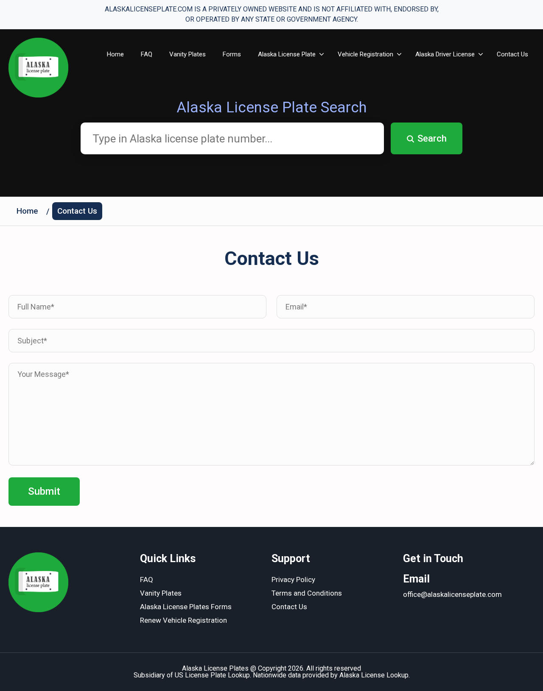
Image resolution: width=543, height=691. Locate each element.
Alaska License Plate (287, 54)
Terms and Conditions (307, 593)
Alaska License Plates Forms (186, 606)
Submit (44, 491)
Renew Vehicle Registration (183, 620)
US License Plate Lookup (212, 675)
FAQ (146, 54)
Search (432, 138)
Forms (232, 54)
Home (115, 54)
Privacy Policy (293, 579)
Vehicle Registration (365, 54)
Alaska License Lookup (374, 675)
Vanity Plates (187, 54)
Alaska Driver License (445, 54)
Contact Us (512, 54)
